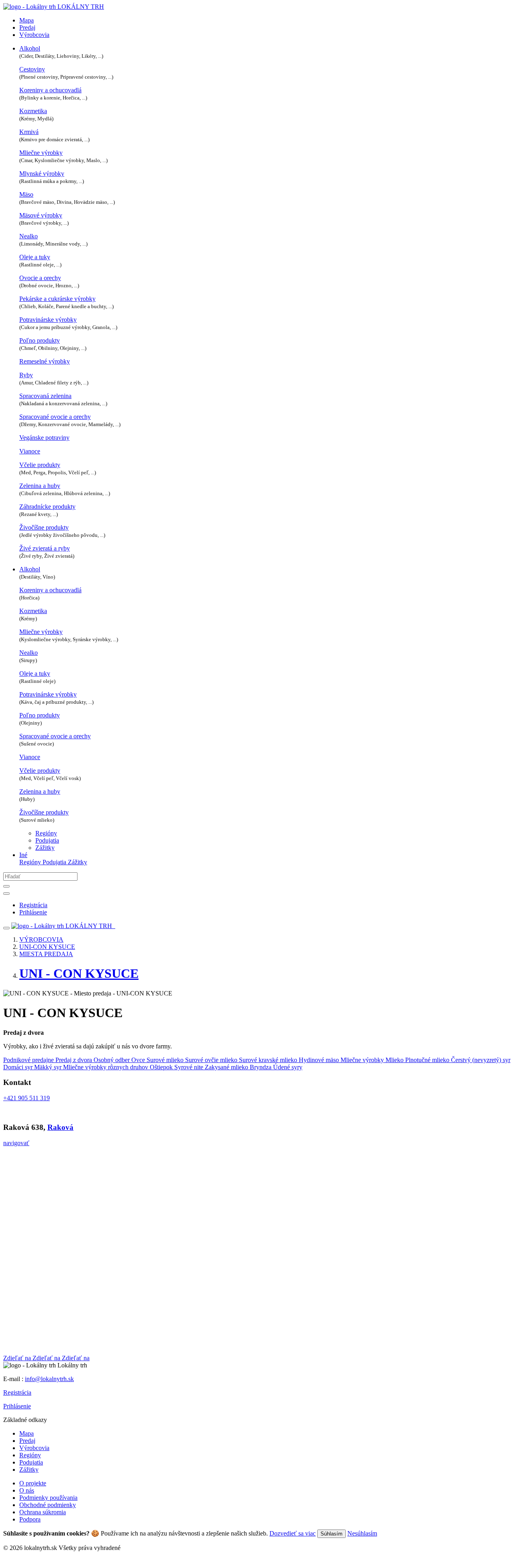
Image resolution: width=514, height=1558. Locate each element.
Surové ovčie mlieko (212, 1059)
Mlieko (395, 1059)
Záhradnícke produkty (47, 506)
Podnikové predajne (29, 1059)
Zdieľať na (18, 1358)
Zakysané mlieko (227, 1067)
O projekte (32, 1483)
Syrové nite (189, 1067)
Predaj (27, 27)
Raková (60, 1127)
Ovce (139, 1059)
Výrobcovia (34, 34)
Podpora (30, 1519)
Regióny (46, 833)
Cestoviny (32, 69)
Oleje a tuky (34, 257)
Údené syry (287, 1067)
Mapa (26, 20)
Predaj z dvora (74, 1059)
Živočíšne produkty (44, 527)
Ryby (26, 375)
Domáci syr (18, 1067)
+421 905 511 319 (26, 1098)
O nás (26, 1490)
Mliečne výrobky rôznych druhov (106, 1067)
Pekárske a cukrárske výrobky (57, 298)
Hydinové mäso (320, 1059)
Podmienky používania (48, 1497)
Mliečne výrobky (41, 152)
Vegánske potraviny (44, 437)
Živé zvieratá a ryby (44, 548)
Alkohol (29, 48)
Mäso (26, 194)
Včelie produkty (39, 464)
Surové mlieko (166, 1059)
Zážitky (45, 847)
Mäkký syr (48, 1067)
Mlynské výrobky (41, 173)
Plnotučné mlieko (428, 1059)
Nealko (28, 236)
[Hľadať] (6, 886)
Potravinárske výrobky (48, 319)
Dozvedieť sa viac (292, 1533)
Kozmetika (33, 111)
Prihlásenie (17, 1406)
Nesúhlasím (362, 1533)
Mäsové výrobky (40, 215)
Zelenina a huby (39, 485)
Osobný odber (112, 1059)
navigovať (16, 1143)
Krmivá (29, 131)
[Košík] (114, 925)
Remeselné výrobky (44, 361)
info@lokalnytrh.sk (49, 1378)
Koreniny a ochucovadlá (50, 90)
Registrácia (17, 1392)
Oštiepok (162, 1067)
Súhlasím (331, 1534)
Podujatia (47, 840)
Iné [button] (23, 854)
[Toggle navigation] (6, 928)
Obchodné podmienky (47, 1504)
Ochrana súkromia (42, 1512)
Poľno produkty (39, 340)
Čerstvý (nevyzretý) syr (480, 1059)
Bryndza (261, 1067)
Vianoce (29, 451)
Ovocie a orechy (40, 277)
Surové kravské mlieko (269, 1059)
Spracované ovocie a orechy (55, 416)
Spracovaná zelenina (45, 395)
